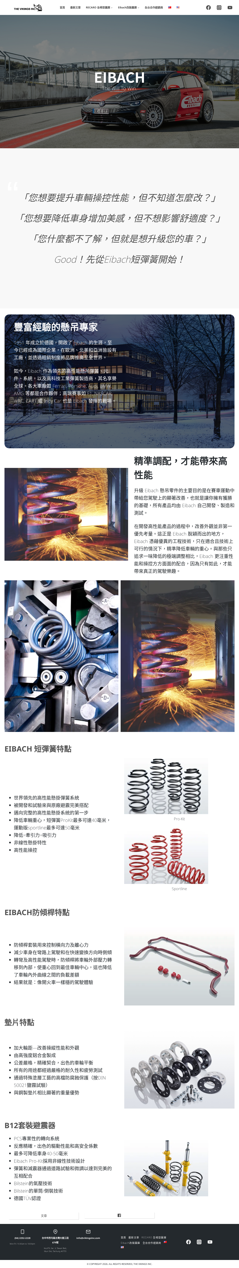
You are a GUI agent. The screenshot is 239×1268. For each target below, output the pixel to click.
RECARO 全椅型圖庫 (154, 1237)
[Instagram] (219, 7)
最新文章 (75, 7)
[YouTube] (230, 7)
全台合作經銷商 (154, 7)
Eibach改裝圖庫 (130, 1242)
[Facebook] (208, 7)
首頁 (62, 7)
